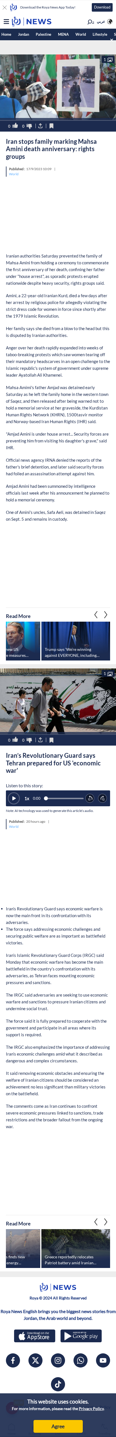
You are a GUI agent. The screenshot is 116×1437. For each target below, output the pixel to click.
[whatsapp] (80, 1360)
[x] (35, 1360)
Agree (58, 1426)
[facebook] (13, 1360)
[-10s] (90, 798)
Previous (106, 614)
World (80, 34)
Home (6, 34)
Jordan (23, 34)
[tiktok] (58, 1384)
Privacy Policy (91, 1408)
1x (26, 798)
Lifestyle (100, 34)
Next (96, 614)
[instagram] (58, 1360)
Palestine (43, 34)
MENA (63, 34)
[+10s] (102, 798)
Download (102, 7)
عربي (101, 21)
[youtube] (103, 1360)
